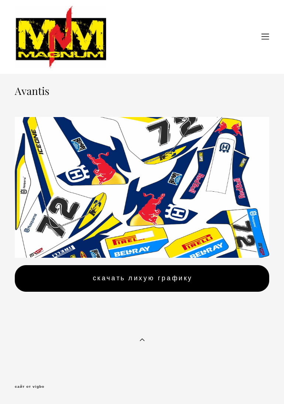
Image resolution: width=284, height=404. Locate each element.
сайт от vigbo (29, 386)
